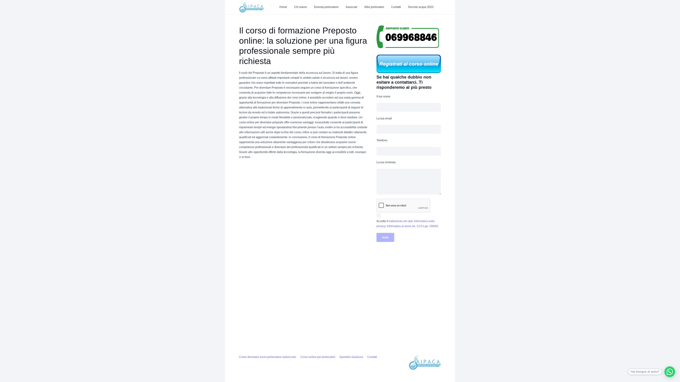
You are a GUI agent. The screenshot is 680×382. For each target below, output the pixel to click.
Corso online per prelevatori (317, 356)
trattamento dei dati (401, 221)
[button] (309, 7)
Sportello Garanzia (351, 356)
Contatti (372, 356)
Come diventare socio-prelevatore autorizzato (267, 356)
